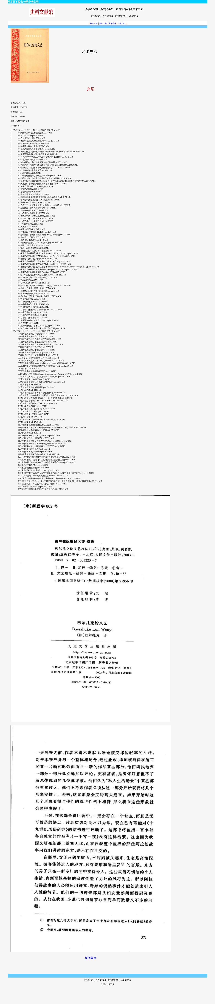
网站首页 (93, 23)
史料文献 (103, 23)
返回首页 (90, 958)
